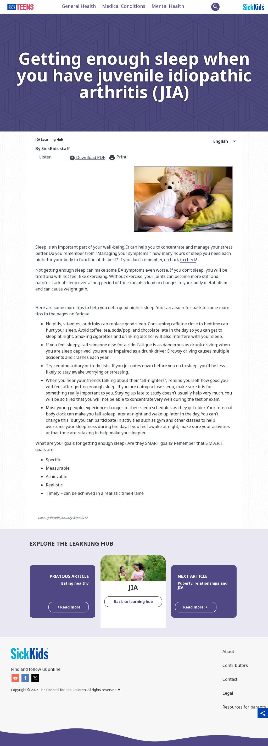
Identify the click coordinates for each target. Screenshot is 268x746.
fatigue (82, 314)
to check (188, 259)
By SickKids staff (52, 148)
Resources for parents (244, 707)
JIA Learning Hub (49, 139)
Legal (227, 693)
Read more (70, 607)
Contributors (235, 665)
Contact (229, 679)
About (228, 651)
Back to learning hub (133, 601)
